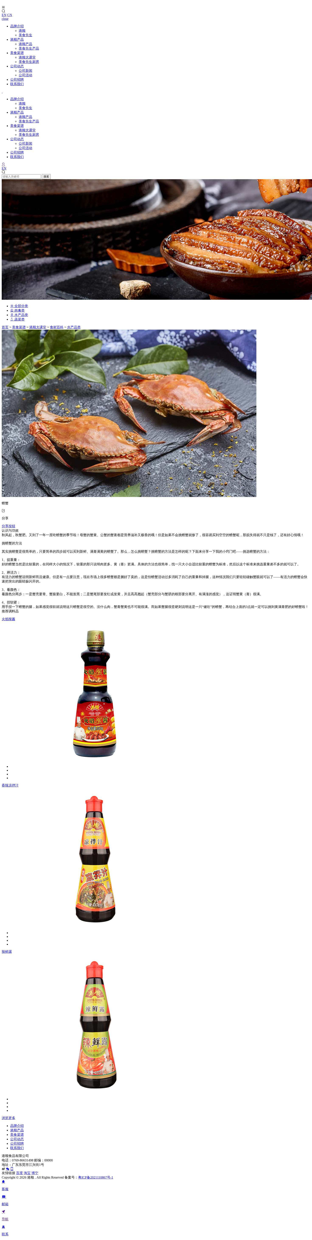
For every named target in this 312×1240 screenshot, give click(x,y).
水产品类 (21, 315)
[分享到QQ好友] (12, 1169)
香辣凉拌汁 (10, 785)
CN (9, 15)
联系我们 (17, 84)
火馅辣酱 (8, 619)
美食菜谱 (17, 53)
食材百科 (56, 327)
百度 (19, 1173)
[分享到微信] (7, 1169)
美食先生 (25, 35)
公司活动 (25, 75)
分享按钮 (8, 526)
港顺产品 (17, 39)
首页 (5, 327)
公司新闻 (25, 70)
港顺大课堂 (27, 57)
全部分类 (21, 306)
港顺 (22, 30)
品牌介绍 (17, 26)
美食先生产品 (29, 48)
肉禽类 (19, 310)
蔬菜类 (19, 319)
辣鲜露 (7, 951)
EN (4, 15)
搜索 (46, 176)
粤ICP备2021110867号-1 (95, 1177)
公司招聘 (17, 79)
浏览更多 (8, 1118)
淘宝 (27, 1173)
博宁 (34, 1173)
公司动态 (17, 66)
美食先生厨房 (29, 62)
